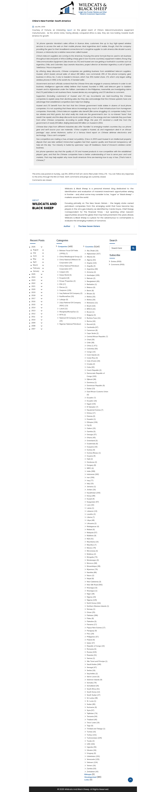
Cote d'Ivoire (91, 361)
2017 (33, 298)
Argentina (90, 269)
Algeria (89, 260)
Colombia (90, 349)
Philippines (91, 637)
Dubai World (64, 275)
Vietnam (90, 762)
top (130, 779)
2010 (33, 320)
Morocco (90, 563)
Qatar (89, 643)
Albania (89, 257)
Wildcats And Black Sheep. (77, 789)
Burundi (90, 324)
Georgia (90, 434)
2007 (33, 329)
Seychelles (91, 674)
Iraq (88, 480)
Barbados (90, 284)
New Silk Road (92, 585)
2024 (33, 277)
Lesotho (90, 514)
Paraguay (90, 631)
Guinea (89, 450)
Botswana (90, 303)
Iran (88, 477)
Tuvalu (89, 741)
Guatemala (91, 444)
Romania (90, 649)
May (34, 259)
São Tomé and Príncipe (96, 661)
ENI (60, 284)
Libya (89, 520)
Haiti (88, 459)
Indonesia (90, 474)
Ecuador (90, 398)
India (89, 471)
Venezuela (91, 759)
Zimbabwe (91, 772)
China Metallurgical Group (69, 257)
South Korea (91, 692)
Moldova (90, 554)
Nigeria (89, 597)
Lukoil (61, 309)
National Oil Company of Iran (70, 318)
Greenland (91, 441)
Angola (89, 263)
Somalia (90, 683)
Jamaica (90, 487)
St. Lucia (90, 701)
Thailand (90, 719)
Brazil (89, 306)
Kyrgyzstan (91, 502)
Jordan (89, 490)
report (69, 30)
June (35, 256)
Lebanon (90, 511)
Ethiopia (90, 422)
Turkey (89, 735)
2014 (33, 308)
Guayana (90, 447)
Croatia (89, 364)
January (36, 271)
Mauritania (91, 542)
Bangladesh (91, 281)
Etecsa (62, 287)
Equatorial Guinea (94, 410)
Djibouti (89, 379)
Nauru (89, 575)
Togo (89, 726)
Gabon (89, 428)
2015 (33, 304)
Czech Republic (93, 370)
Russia (89, 652)
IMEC (89, 468)
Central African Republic (96, 336)
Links (86, 780)
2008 (33, 326)
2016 (33, 301)
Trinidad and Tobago (95, 729)
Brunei (89, 312)
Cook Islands (92, 355)
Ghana (89, 438)
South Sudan (92, 695)
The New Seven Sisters (89, 226)
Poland (89, 640)
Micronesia (91, 551)
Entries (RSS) (116, 261)
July (34, 253)
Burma (89, 321)
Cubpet (62, 272)
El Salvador (91, 407)
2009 (33, 323)
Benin (89, 290)
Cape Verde (91, 333)
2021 (33, 286)
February (36, 268)
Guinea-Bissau (92, 453)
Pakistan (90, 615)
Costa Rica (91, 358)
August (35, 250)
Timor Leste (91, 723)
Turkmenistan (92, 738)
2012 (33, 314)
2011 (33, 317)
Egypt (89, 404)
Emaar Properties (66, 281)
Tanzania (90, 716)
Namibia (90, 572)
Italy (88, 483)
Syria (89, 710)
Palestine (90, 621)
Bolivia (89, 297)
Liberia (89, 517)
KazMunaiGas (64, 296)
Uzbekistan (91, 756)
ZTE (105, 174)
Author (67, 226)
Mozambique (92, 566)
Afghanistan (91, 254)
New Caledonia (92, 582)
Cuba (89, 367)
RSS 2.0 (57, 177)
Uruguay (90, 753)
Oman (89, 612)
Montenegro (91, 560)
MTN (61, 315)
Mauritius (90, 545)
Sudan (89, 704)
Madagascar (91, 526)
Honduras (90, 462)
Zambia (90, 769)
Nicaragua (91, 588)
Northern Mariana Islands (96, 606)
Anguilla (90, 266)
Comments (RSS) (117, 264)
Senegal (90, 667)
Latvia (89, 508)
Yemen (89, 765)
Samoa (89, 658)
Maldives (90, 536)
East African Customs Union (97, 392)
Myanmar (90, 569)
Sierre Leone (92, 677)
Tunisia (89, 732)
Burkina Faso (92, 318)
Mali (88, 539)
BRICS (89, 309)
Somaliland (91, 686)
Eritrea (89, 413)
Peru (88, 634)
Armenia (90, 272)
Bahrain (90, 278)
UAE (88, 744)
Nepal (89, 578)
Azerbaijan (91, 275)
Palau (89, 618)
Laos (89, 505)
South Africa (91, 689)
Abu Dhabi (91, 251)
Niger (89, 594)
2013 (33, 311)
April (34, 262)
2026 (33, 247)
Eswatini (90, 419)
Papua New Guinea (94, 628)
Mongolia (90, 557)
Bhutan (89, 294)
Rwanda (90, 655)
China (100, 174)
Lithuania (90, 523)
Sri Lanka (90, 698)
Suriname (90, 707)
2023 (33, 280)
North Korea (91, 603)
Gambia (90, 431)
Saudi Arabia (91, 664)
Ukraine (90, 750)
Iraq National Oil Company (69, 293)
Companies (62, 246)
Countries (89, 247)
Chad (89, 339)
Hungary (90, 465)
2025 (33, 274)
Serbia (89, 670)
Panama (90, 624)
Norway (90, 609)
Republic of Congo (94, 646)
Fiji (88, 425)
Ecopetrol (63, 278)
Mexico (89, 548)
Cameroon (91, 330)
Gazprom (63, 290)
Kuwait (89, 499)
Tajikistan (90, 713)
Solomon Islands (93, 680)
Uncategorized (90, 777)
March (35, 265)
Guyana (90, 456)
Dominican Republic (94, 385)
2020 (33, 289)
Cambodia (91, 327)
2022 (33, 283)
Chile (89, 343)
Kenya (89, 496)
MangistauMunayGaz (67, 312)
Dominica (90, 382)
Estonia (89, 416)
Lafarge (62, 299)
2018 (33, 295)
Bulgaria (90, 315)
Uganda (90, 747)
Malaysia (90, 532)
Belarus (90, 287)
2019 (33, 292)
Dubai (89, 388)
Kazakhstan (91, 493)
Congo (89, 352)
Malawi (89, 529)
